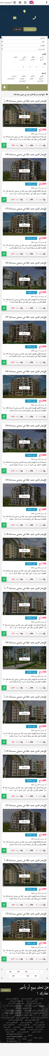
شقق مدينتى (17, 1027)
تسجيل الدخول (30, 29)
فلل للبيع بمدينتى (28, 1027)
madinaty (23, 1029)
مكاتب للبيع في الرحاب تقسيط (23, 1015)
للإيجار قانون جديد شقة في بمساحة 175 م (25, 210)
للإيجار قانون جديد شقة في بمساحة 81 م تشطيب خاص (25, 698)
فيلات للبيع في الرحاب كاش (16, 1003)
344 (10, 971)
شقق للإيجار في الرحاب (16, 1001)
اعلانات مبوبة (10, 1031)
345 (35, 975)
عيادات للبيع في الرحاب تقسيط (39, 1017)
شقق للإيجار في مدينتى (12, 998)
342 (26, 971)
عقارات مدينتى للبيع (11, 1029)
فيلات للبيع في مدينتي (22, 1017)
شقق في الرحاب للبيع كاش (33, 1003)
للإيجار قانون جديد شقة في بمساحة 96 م (25, 860)
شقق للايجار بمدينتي (9, 1024)
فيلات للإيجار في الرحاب (15, 1020)
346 (28, 975)
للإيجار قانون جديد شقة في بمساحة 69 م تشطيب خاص (25, 753)
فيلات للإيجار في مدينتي (32, 1020)
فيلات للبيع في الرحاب (7, 1017)
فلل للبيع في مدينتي (11, 1022)
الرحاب (35, 1037)
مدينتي (40, 1037)
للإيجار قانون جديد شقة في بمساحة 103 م (25, 644)
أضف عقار (18, 29)
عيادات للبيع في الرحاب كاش (23, 1008)
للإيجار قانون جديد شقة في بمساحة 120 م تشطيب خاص (25, 264)
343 (18, 971)
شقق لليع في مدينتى (26, 998)
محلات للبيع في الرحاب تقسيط (14, 1013)
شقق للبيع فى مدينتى (26, 1022)
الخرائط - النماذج (30, 1037)
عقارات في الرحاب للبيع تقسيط (34, 1010)
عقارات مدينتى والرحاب (36, 1029)
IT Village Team (12, 1041)
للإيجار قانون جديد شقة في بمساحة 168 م (25, 373)
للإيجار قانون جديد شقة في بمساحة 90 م (25, 101)
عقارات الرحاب (40, 1027)
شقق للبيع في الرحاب (32, 1001)
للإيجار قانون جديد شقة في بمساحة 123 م (25, 807)
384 (13, 975)
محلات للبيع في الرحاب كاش (33, 1005)
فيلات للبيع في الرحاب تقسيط (33, 1013)
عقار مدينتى (7, 1027)
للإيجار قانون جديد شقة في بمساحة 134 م (25, 427)
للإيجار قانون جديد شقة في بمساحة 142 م (25, 156)
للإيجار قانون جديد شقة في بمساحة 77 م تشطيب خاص (25, 590)
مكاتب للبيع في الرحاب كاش (14, 1005)
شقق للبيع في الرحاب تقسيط (14, 1010)
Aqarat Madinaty (12, 1036)
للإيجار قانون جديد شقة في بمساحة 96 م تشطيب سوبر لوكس (25, 536)
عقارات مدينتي (39, 998)
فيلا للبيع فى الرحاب (24, 1024)
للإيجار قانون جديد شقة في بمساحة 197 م (25, 319)
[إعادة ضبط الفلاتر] (4, 87)
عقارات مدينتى (39, 1022)
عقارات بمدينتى (36, 1031)
